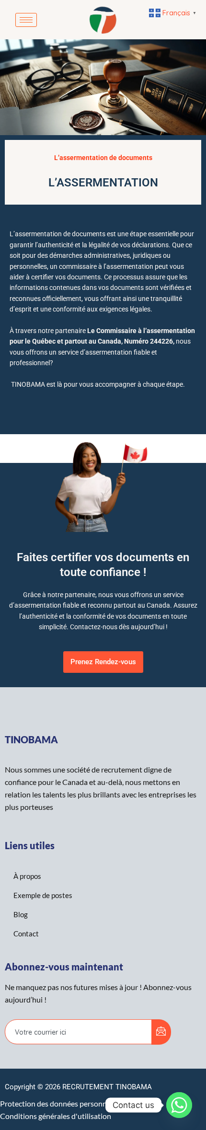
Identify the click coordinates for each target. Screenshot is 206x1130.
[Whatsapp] (179, 1105)
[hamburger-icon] (26, 20)
